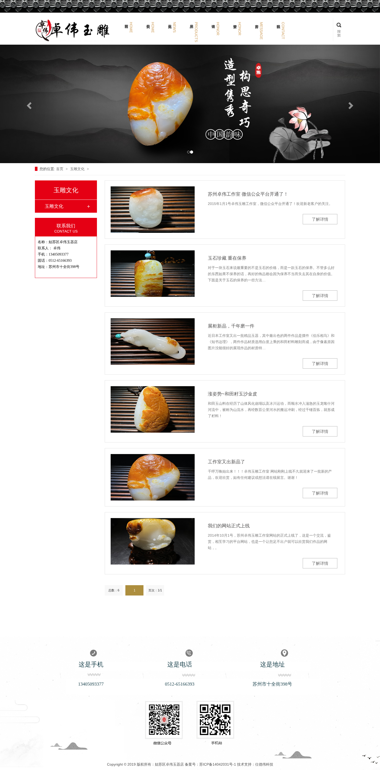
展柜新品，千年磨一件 (231, 326)
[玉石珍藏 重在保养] (153, 273)
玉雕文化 (78, 169)
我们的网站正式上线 (229, 525)
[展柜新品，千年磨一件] (153, 341)
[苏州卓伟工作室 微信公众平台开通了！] (153, 209)
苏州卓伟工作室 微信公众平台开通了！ (248, 194)
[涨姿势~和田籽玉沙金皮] (153, 409)
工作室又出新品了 (226, 461)
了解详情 (320, 219)
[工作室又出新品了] (153, 477)
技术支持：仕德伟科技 (255, 764)
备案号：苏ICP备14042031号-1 (210, 764)
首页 (60, 169)
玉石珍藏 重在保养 (227, 258)
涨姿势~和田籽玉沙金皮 (232, 393)
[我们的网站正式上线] (153, 541)
